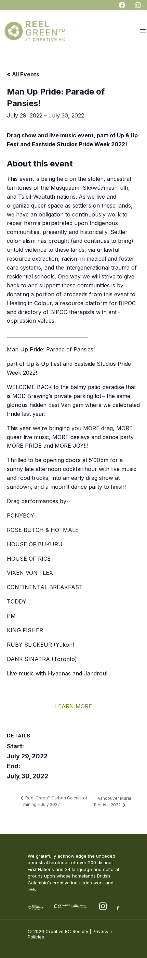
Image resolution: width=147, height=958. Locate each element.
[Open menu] (143, 31)
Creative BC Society (66, 931)
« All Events (23, 74)
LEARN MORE (73, 706)
